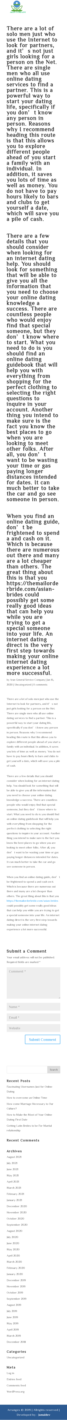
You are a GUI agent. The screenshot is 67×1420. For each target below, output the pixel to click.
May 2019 (12, 1323)
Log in (10, 1373)
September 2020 (17, 1224)
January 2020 (15, 1274)
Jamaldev (44, 1414)
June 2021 (12, 1169)
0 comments (40, 684)
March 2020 (14, 1261)
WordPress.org (16, 1391)
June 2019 (12, 1317)
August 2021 (14, 1156)
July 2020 (12, 1237)
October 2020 (15, 1218)
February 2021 (15, 1193)
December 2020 (17, 1206)
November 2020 (17, 1212)
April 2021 (13, 1181)
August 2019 (14, 1304)
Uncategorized (23, 684)
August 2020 (14, 1230)
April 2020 (13, 1255)
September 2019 (16, 1298)
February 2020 (16, 1267)
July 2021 (12, 1163)
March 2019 (14, 1335)
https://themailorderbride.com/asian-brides (33, 588)
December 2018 (16, 1341)
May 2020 (13, 1249)
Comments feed (16, 1385)
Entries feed (14, 1379)
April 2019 (13, 1329)
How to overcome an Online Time (27, 1097)
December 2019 (16, 1280)
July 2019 (12, 1311)
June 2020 (13, 1243)
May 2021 (13, 1175)
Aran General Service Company (27, 679)
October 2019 (15, 1292)
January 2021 (14, 1200)
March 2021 (14, 1187)
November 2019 (16, 1286)
